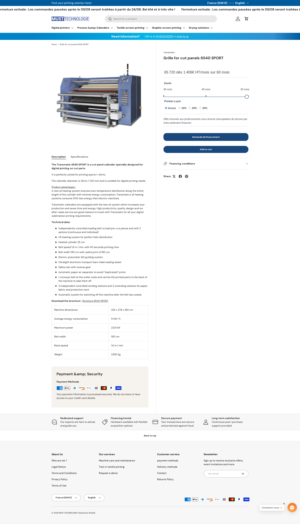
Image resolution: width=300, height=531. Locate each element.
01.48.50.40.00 (164, 36)
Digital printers (61, 27)
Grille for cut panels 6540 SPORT (74, 44)
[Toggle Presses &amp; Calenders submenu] (112, 28)
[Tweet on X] (174, 176)
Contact (161, 473)
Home (54, 44)
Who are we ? (59, 460)
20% (194, 108)
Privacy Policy (60, 479)
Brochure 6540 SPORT (95, 301)
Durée (167, 83)
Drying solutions (199, 27)
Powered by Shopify (86, 513)
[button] (246, 18)
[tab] (59, 156)
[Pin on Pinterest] (186, 176)
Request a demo (108, 473)
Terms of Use (59, 485)
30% (204, 108)
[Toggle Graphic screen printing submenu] (184, 28)
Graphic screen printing (166, 27)
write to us (183, 36)
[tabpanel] (100, 261)
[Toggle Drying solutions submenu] (211, 28)
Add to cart (206, 149)
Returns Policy (165, 479)
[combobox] (161, 18)
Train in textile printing (112, 466)
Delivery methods (167, 466)
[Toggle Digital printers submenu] (72, 28)
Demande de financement (206, 137)
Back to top (150, 435)
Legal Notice (59, 466)
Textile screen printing (131, 27)
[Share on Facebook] (180, 176)
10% (183, 108)
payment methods (167, 460)
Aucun (172, 108)
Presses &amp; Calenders (93, 27)
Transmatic (169, 52)
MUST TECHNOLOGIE (68, 513)
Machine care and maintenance (117, 460)
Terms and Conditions (64, 473)
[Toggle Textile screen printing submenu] (147, 28)
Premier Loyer (172, 101)
